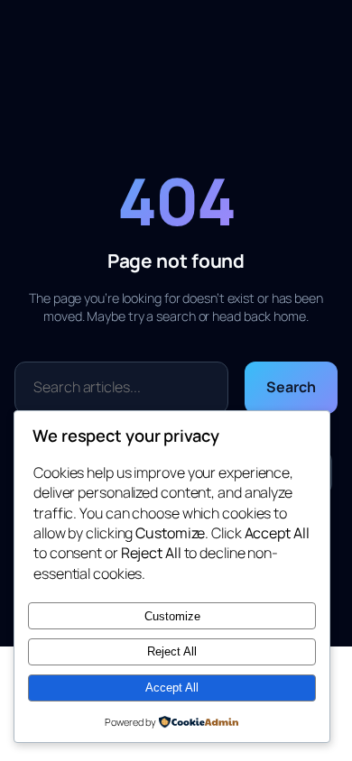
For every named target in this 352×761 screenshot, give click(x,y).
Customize (172, 616)
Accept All (172, 687)
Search (290, 387)
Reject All (172, 651)
